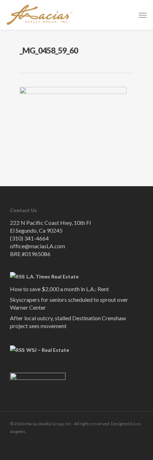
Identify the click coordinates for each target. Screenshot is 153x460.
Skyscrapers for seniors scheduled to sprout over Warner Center (69, 303)
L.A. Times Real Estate (52, 276)
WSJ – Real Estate (47, 350)
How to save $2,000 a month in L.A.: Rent (59, 289)
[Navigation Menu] (143, 14)
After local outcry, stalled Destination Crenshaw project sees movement (68, 322)
